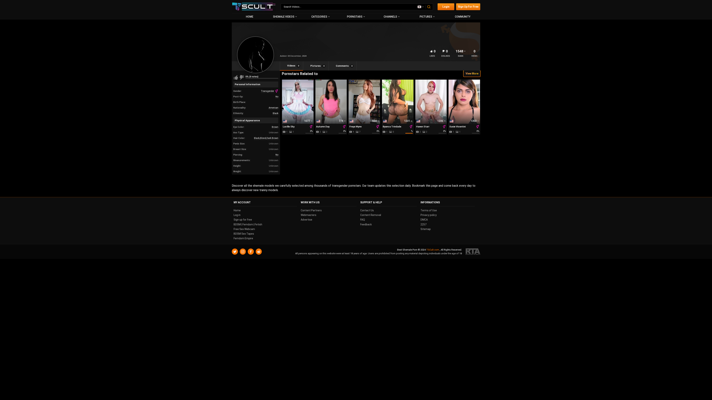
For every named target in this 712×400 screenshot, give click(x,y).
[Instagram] (243, 252)
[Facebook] (251, 252)
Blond (263, 138)
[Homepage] (254, 7)
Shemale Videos (283, 16)
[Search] (429, 7)
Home (249, 16)
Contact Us (367, 210)
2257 (423, 224)
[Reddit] (259, 252)
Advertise (306, 219)
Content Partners (311, 210)
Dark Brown (272, 138)
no (277, 96)
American (273, 107)
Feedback (366, 224)
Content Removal (370, 215)
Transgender (267, 91)
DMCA (424, 219)
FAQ (362, 219)
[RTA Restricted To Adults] (473, 251)
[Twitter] (235, 252)
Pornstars (354, 16)
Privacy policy (429, 215)
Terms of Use (429, 210)
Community (462, 16)
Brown (275, 127)
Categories (319, 16)
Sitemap (426, 229)
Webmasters (308, 215)
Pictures (426, 16)
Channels (390, 16)
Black (275, 113)
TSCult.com (432, 250)
